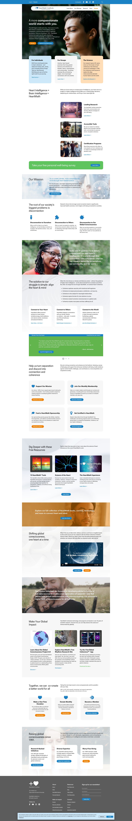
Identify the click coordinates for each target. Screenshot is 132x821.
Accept (109, 816)
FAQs (53, 789)
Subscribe (86, 799)
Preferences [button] (21, 817)
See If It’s (46, 352)
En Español (78, 2)
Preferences (102, 816)
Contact (69, 804)
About (53, 787)
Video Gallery (70, 792)
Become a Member (77, 399)
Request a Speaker (71, 802)
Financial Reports (56, 795)
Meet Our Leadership (64, 761)
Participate (58, 668)
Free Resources (70, 787)
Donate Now (40, 715)
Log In (30, 2)
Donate (96, 8)
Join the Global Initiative (89, 323)
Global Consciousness (57, 810)
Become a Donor (37, 399)
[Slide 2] (66, 359)
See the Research (37, 765)
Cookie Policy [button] (70, 816)
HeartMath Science (56, 792)
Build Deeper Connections (64, 323)
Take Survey (35, 77)
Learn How (60, 79)
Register (35, 2)
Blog (68, 789)
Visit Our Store (66, 518)
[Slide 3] (69, 359)
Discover (32, 669)
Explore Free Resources (45, 43)
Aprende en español (71, 810)
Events (68, 807)
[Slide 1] (63, 359)
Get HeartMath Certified (57, 807)
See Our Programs (77, 426)
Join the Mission (55, 193)
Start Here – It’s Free (36, 323)
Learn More (87, 115)
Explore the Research (89, 79)
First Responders (71, 795)
